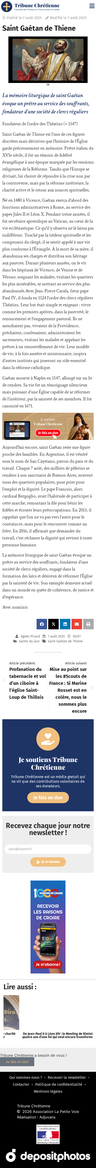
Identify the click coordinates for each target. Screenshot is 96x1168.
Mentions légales (48, 1091)
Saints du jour (29, 641)
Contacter (21, 1084)
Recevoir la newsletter (67, 1077)
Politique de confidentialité (58, 1084)
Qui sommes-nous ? (25, 1077)
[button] (42, 624)
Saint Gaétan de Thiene (65, 641)
